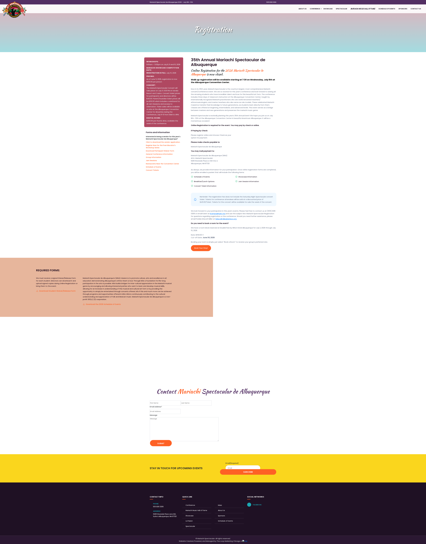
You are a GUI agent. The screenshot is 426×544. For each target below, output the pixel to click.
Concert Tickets (152, 170)
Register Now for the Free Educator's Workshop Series (161, 146)
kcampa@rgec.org (217, 213)
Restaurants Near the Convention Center (162, 164)
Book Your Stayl (201, 248)
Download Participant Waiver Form (160, 151)
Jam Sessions (151, 160)
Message (153, 415)
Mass (220, 505)
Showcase (327, 9)
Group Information (153, 157)
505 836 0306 (271, 2)
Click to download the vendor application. (163, 142)
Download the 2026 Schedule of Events (103, 304)
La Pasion (189, 521)
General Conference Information (159, 154)
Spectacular (341, 9)
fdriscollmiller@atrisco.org (226, 219)
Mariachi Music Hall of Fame (362, 9)
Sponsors (402, 9)
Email (232, 463)
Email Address (156, 407)
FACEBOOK (256, 505)
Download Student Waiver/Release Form (57, 291)
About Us (303, 9)
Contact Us (416, 9)
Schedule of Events (387, 9)
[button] (321, 9)
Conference (315, 9)
